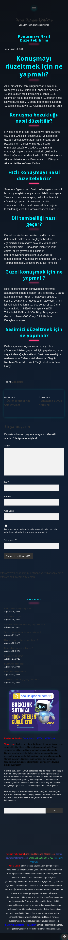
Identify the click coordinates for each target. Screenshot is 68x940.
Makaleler (17, 381)
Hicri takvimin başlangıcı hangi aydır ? (21, 640)
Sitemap (30, 577)
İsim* (6, 482)
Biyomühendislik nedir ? (15, 664)
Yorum (7, 446)
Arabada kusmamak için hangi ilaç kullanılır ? (24, 624)
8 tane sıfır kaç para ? (13, 656)
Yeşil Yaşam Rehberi (34, 20)
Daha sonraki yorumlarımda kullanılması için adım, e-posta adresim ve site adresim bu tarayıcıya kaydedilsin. (30, 530)
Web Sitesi (9, 511)
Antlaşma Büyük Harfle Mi (50, 402)
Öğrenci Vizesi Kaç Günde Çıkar (17, 402)
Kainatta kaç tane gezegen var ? (18, 609)
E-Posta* (8, 496)
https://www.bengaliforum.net (17, 573)
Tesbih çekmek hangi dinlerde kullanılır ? (22, 632)
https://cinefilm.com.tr (12, 577)
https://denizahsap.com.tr (48, 573)
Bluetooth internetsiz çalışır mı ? (18, 648)
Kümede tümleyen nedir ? (15, 672)
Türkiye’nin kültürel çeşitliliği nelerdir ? (21, 679)
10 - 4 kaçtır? (10, 540)
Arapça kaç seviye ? (13, 616)
